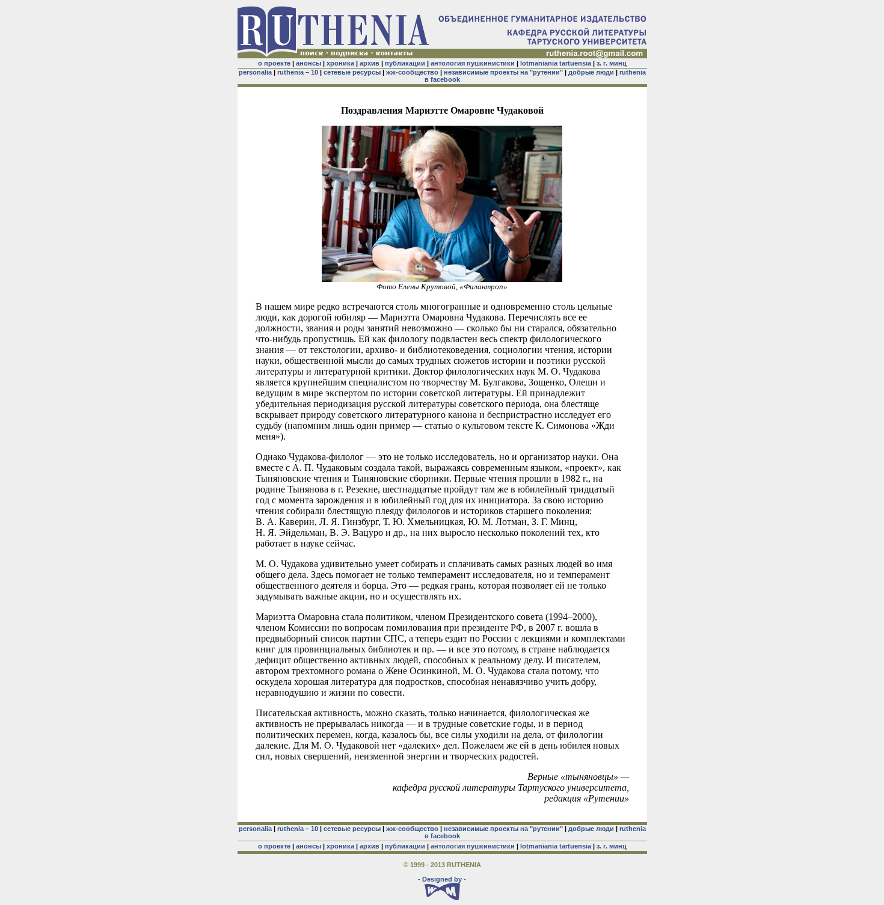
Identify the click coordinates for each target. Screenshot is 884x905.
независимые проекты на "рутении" (503, 72)
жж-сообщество (412, 72)
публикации (405, 63)
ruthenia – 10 (297, 72)
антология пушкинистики (473, 63)
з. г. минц (612, 63)
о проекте (274, 63)
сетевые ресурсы (352, 72)
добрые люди (591, 72)
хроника (340, 63)
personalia (255, 72)
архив (369, 63)
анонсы (308, 63)
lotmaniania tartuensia (555, 63)
